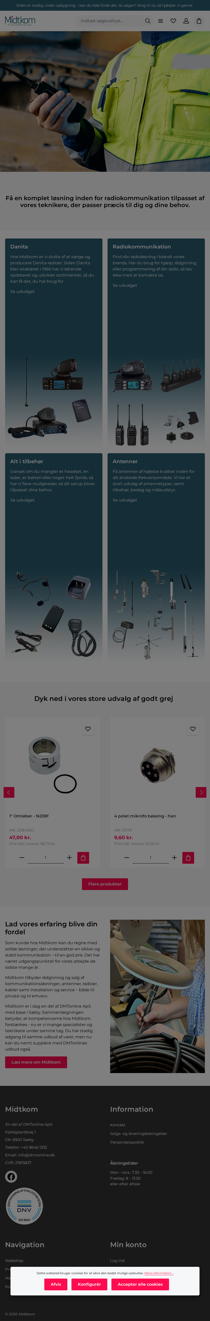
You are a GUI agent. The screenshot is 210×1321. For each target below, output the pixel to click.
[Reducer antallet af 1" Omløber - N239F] (22, 857)
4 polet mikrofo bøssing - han (145, 816)
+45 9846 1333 (34, 1147)
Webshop (14, 1260)
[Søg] (148, 21)
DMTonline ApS (37, 1124)
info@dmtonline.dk (36, 1155)
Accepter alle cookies (140, 1284)
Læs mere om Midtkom (36, 1062)
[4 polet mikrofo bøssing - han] (157, 765)
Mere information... (159, 1273)
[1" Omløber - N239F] (52, 765)
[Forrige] (9, 792)
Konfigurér (89, 1284)
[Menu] (160, 21)
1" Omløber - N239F (29, 816)
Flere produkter (105, 884)
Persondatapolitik (127, 1142)
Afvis (56, 1284)
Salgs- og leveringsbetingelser (138, 1133)
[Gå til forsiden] (20, 21)
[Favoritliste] (173, 21)
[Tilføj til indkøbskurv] (83, 858)
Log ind (117, 1260)
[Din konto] (186, 21)
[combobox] (109, 21)
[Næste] (201, 792)
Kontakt (117, 1124)
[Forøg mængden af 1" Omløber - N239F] (69, 857)
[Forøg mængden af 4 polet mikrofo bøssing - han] (174, 857)
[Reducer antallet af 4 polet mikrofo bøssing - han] (127, 857)
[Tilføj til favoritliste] (88, 729)
